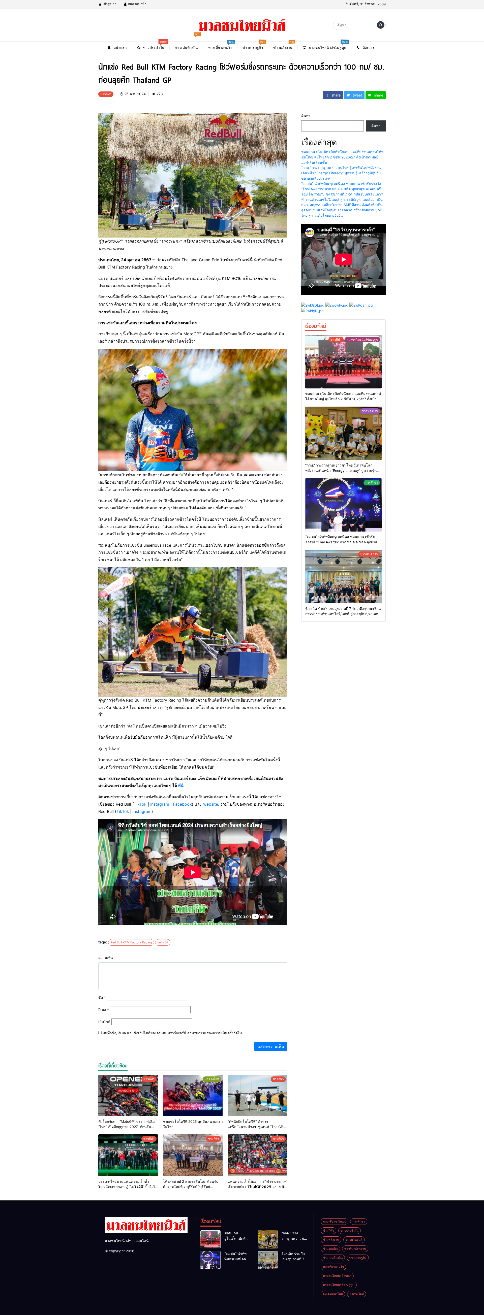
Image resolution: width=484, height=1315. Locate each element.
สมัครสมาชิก (136, 4)
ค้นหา (305, 116)
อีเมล (103, 1009)
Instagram (159, 804)
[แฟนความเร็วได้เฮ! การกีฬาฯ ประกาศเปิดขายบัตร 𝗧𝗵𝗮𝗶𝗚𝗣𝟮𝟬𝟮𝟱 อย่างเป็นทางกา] (257, 1155)
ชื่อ (102, 997)
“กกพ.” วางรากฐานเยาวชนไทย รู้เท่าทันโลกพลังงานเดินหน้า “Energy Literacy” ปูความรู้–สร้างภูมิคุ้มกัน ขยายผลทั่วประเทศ (341, 173)
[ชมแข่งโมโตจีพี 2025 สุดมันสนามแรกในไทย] (193, 1095)
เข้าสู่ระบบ (109, 4)
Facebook (182, 804)
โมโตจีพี (162, 942)
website (210, 804)
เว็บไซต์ (104, 1022)
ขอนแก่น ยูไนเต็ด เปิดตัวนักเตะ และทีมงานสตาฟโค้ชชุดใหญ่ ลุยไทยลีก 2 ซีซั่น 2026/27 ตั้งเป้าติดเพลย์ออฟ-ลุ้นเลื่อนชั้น (342, 157)
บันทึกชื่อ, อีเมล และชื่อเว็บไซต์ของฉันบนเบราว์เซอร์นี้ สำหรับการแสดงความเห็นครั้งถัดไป (172, 1033)
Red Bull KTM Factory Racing (131, 942)
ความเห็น (105, 958)
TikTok (140, 804)
